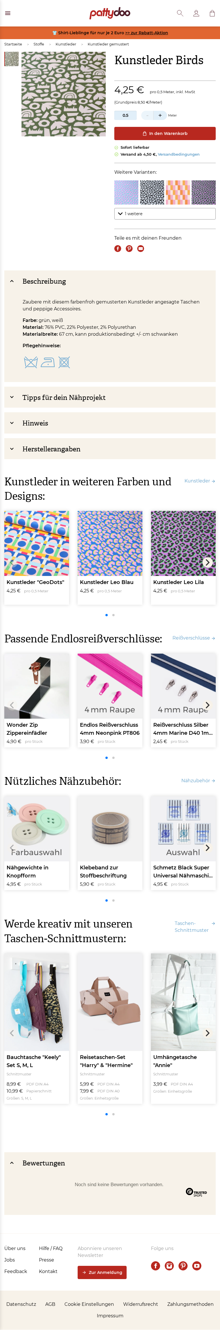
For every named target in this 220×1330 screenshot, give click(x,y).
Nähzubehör (195, 780)
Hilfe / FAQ (50, 1248)
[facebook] (155, 1265)
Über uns (14, 1248)
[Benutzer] (196, 13)
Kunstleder (66, 44)
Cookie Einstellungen (89, 1304)
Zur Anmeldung (105, 1272)
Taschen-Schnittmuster (192, 927)
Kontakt (48, 1271)
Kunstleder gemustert (108, 44)
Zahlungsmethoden (190, 1304)
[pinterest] (183, 1265)
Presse (46, 1260)
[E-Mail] (140, 248)
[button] (212, 13)
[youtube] (196, 1265)
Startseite (13, 44)
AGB (50, 1304)
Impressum (110, 1315)
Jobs (9, 1260)
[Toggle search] (180, 13)
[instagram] (169, 1265)
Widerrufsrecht (140, 1304)
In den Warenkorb (168, 133)
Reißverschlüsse (191, 638)
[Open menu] (7, 13)
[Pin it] (129, 248)
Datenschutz (21, 1304)
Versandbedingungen (179, 154)
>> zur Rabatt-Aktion (146, 32)
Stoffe (39, 44)
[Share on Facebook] (117, 248)
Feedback (15, 1271)
